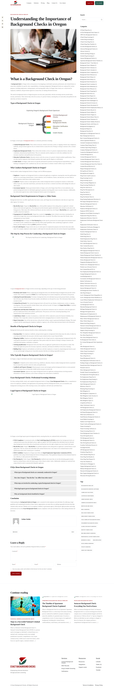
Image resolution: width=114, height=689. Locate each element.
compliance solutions (87, 492)
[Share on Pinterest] (2, 24)
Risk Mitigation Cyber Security (88, 396)
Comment (15, 551)
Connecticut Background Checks (88, 152)
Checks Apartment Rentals (87, 140)
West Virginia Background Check (88, 473)
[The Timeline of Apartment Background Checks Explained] (57, 597)
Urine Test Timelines (86, 550)
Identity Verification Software (87, 285)
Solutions (36, 3)
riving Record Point (85, 403)
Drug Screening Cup (85, 180)
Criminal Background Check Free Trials (90, 164)
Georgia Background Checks (87, 274)
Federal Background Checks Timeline (89, 255)
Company (29, 3)
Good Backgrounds (85, 276)
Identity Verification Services (87, 283)
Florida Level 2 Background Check (89, 264)
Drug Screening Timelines (86, 185)
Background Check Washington (88, 100)
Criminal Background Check (87, 157)
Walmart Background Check (87, 468)
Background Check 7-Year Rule (88, 63)
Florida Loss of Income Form (87, 267)
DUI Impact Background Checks (88, 201)
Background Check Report (87, 96)
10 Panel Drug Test (85, 30)
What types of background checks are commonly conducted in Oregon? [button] (35, 472)
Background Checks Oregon (19, 14)
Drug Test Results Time (86, 197)
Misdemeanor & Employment (87, 314)
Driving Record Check (86, 171)
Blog (48, 3)
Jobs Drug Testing (84, 293)
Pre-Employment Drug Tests (87, 381)
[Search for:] (92, 19)
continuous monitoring (87, 495)
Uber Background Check (86, 440)
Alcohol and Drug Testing (86, 53)
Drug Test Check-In (85, 187)
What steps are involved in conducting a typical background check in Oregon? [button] (37, 483)
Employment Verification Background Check (91, 220)
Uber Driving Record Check (87, 443)
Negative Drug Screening (86, 330)
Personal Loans (84, 367)
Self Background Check (86, 407)
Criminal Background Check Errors (89, 161)
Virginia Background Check (87, 466)
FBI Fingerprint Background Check (89, 250)
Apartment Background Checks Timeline (90, 60)
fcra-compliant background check (90, 519)
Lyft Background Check (86, 304)
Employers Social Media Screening (89, 213)
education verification (87, 512)
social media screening (87, 543)
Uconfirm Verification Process (87, 445)
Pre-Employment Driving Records (88, 374)
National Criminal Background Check (89, 325)
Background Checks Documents (88, 105)
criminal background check (88, 502)
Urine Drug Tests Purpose (86, 459)
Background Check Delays (87, 77)
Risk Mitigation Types (85, 400)
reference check (85, 540)
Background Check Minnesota (87, 86)
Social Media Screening (86, 419)
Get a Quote (63, 3)
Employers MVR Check (86, 211)
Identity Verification (85, 281)
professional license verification (90, 536)
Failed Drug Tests (84, 236)
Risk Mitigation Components (87, 393)
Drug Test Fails (84, 192)
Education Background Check (87, 204)
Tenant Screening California (87, 428)
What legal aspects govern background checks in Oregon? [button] (31, 488)
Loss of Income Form (85, 302)
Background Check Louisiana (87, 84)
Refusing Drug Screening (86, 388)
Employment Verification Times (88, 229)
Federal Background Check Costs (88, 253)
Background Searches (85, 131)
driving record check (87, 506)
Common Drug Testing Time (87, 145)
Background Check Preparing (87, 91)
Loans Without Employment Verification (90, 300)
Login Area (90, 3)
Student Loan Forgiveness (86, 421)
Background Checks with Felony (88, 124)
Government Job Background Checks (89, 278)
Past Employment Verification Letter (89, 360)
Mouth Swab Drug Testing (86, 323)
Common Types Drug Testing (87, 147)
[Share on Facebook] (2, 17)
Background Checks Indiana (87, 112)
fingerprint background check (89, 523)
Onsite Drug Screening (86, 353)
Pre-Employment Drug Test (87, 377)
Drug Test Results (84, 194)
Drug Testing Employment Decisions (89, 199)
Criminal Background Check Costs (89, 159)
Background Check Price (86, 93)
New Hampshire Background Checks (89, 332)
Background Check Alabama (87, 65)
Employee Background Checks (88, 208)
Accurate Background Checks (87, 46)
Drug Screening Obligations (87, 182)
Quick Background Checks (87, 384)
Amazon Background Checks (87, 58)
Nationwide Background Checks (88, 328)
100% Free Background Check (88, 34)
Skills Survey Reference (86, 414)
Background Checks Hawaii (87, 110)
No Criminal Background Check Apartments (91, 342)
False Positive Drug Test (86, 248)
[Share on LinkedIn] (2, 27)
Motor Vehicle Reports (86, 321)
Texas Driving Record (85, 435)
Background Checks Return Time (88, 117)
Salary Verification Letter (86, 405)
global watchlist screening (88, 526)
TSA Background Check (86, 438)
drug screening (85, 509)
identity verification (87, 529)
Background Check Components (88, 72)
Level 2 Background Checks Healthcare (90, 297)
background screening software (90, 489)
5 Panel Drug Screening (86, 39)
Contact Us (54, 3)
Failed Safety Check (85, 241)
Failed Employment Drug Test (87, 239)
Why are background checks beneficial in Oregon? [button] (29, 494)
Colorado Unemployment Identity (88, 143)
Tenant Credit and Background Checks (89, 424)
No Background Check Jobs (87, 339)
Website (59, 564)
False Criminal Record (86, 246)
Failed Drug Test (84, 234)
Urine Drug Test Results (86, 457)
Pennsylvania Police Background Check (90, 365)
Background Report (85, 128)
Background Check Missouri (87, 89)
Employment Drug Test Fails (87, 215)
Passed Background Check (87, 358)
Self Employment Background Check (89, 410)
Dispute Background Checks (87, 168)
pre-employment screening (88, 533)
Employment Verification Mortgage (89, 227)
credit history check (87, 499)
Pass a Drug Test (84, 356)
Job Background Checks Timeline (88, 290)
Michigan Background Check (87, 309)
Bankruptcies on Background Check (89, 133)
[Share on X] (2, 20)
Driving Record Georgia (86, 173)
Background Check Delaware (87, 74)
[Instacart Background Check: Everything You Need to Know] (89, 597)
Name (14, 564)
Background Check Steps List (87, 98)
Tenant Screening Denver (86, 431)
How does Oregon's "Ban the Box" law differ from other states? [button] (33, 478)
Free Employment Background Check (89, 271)
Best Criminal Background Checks (89, 138)
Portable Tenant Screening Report (88, 372)
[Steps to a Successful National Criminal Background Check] (25, 606)
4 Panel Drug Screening (86, 37)
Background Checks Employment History (90, 107)
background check (19, 288)
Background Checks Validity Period (89, 121)
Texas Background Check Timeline (89, 433)
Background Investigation (86, 126)
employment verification (88, 516)
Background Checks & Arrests (87, 103)
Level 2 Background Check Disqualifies (90, 295)
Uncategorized (83, 447)
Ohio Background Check (86, 346)
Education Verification (85, 206)
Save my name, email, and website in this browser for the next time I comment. (32, 569)
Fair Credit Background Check (88, 243)
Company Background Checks (87, 150)
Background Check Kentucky (87, 81)
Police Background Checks (87, 370)
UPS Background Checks (86, 450)
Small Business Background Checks (89, 417)
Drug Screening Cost (85, 178)
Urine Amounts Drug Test (86, 454)
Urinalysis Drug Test (85, 452)
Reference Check (84, 386)
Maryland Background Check (87, 307)
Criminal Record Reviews (86, 166)
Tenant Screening (84, 426)
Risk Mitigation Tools (85, 398)
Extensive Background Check (87, 231)
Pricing (43, 3)
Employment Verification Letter (88, 224)
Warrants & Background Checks (88, 471)
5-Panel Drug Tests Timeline (87, 44)
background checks (29, 140)
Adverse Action (84, 51)
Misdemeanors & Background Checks (89, 316)
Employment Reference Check (87, 218)
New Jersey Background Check (88, 337)
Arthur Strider (26, 519)
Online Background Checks (87, 349)
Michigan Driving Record (86, 311)
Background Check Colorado (87, 70)
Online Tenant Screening (86, 351)
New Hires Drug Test (85, 335)
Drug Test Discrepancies (86, 190)
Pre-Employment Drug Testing (88, 379)
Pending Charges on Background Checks (90, 363)
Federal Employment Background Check (90, 257)
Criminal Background (85, 154)
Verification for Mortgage (86, 464)
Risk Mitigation (84, 391)
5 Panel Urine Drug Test (86, 42)
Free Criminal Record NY (86, 269)
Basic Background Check (86, 136)
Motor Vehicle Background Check (88, 318)
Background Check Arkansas (87, 67)
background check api (87, 485)
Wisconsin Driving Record (87, 475)
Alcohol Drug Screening (86, 56)
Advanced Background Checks (88, 49)
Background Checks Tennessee (88, 119)
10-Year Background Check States (88, 32)
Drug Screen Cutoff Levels (87, 175)
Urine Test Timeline (85, 461)
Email (36, 564)
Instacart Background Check (87, 288)
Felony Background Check (87, 260)
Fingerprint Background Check (88, 262)
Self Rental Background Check (88, 412)
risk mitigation (97, 540)
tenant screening (86, 546)
